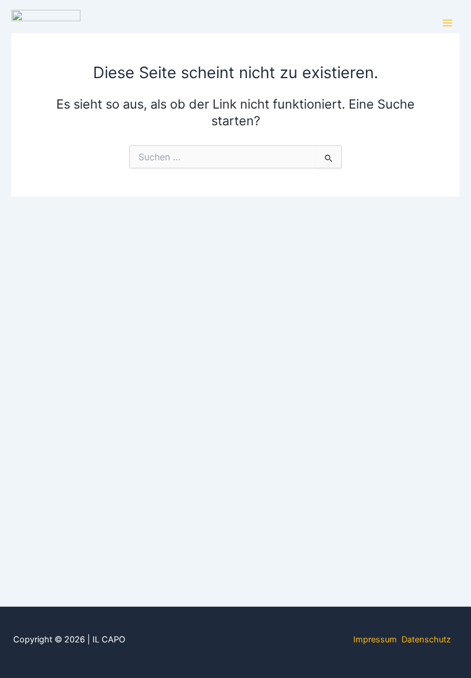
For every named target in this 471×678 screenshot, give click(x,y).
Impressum (375, 639)
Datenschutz (426, 639)
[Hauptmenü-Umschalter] (447, 23)
